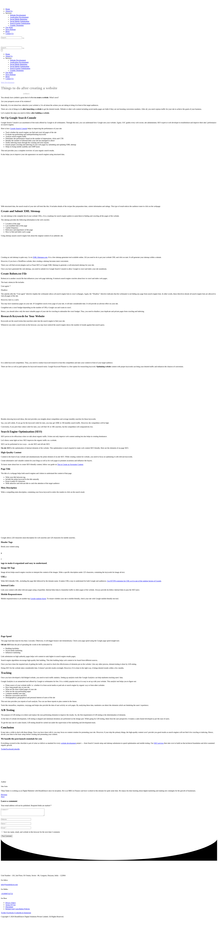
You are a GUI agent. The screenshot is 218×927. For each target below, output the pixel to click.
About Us (8, 11)
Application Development (19, 17)
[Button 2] (2, 50)
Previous (4, 795)
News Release (10, 29)
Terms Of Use (10, 905)
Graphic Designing (17, 25)
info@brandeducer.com (9, 885)
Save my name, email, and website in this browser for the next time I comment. (32, 832)
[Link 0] (13, 5)
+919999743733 (7, 894)
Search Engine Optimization (20, 23)
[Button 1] (23, 48)
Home (7, 9)
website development (68, 743)
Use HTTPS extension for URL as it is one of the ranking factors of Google (134, 581)
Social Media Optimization (19, 21)
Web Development (7, 82)
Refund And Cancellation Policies (17, 909)
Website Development (18, 15)
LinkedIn (16, 749)
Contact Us (9, 34)
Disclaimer (9, 907)
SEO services (159, 743)
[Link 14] (13, 45)
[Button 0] (23, 38)
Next (2, 797)
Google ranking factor (38, 599)
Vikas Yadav (5, 94)
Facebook (9, 749)
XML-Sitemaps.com (40, 257)
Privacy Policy (10, 903)
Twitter (3, 749)
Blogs (7, 31)
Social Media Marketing (18, 19)
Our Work (9, 27)
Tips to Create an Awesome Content (70, 464)
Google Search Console (18, 128)
